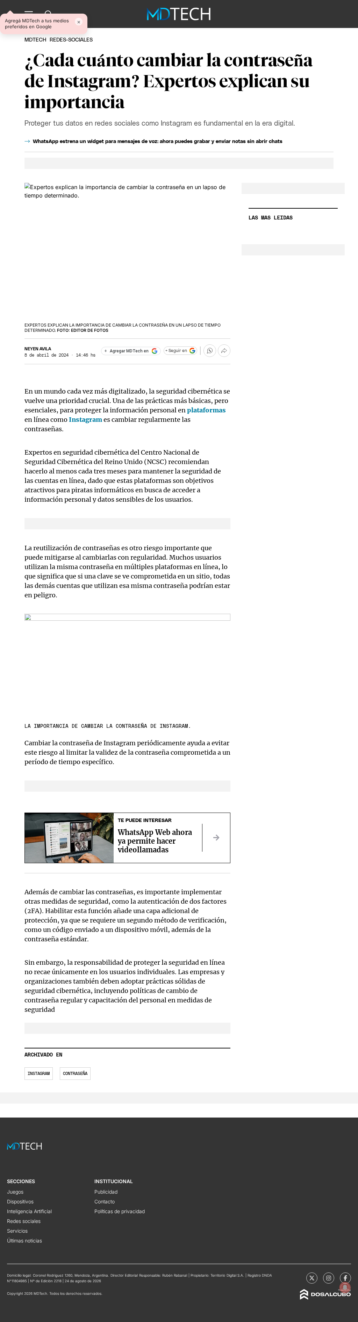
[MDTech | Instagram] (328, 1278)
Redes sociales (24, 1221)
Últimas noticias (24, 1240)
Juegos (15, 1192)
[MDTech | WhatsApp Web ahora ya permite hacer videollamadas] (216, 838)
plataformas (206, 410)
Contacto (104, 1201)
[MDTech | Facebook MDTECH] (345, 1278)
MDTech (35, 40)
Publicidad (105, 1192)
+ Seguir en (176, 351)
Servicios (17, 1231)
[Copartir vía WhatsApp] (209, 350)
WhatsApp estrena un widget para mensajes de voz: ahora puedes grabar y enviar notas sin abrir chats (157, 141)
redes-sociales (71, 40)
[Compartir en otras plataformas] (224, 350)
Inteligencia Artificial (29, 1211)
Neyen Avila (37, 349)
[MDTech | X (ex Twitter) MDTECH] (312, 1278)
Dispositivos (20, 1201)
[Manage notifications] (345, 1287)
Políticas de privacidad (119, 1211)
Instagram (85, 420)
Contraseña (75, 1073)
